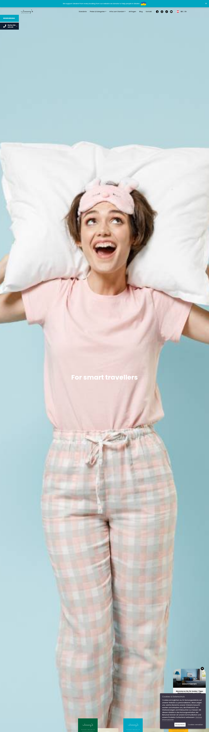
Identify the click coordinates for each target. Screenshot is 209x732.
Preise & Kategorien (97, 11)
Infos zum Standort (117, 11)
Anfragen (132, 11)
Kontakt (149, 11)
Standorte (83, 11)
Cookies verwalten (195, 724)
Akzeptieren (180, 724)
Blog (141, 11)
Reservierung (9, 18)
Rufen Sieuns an (12, 26)
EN (185, 11)
